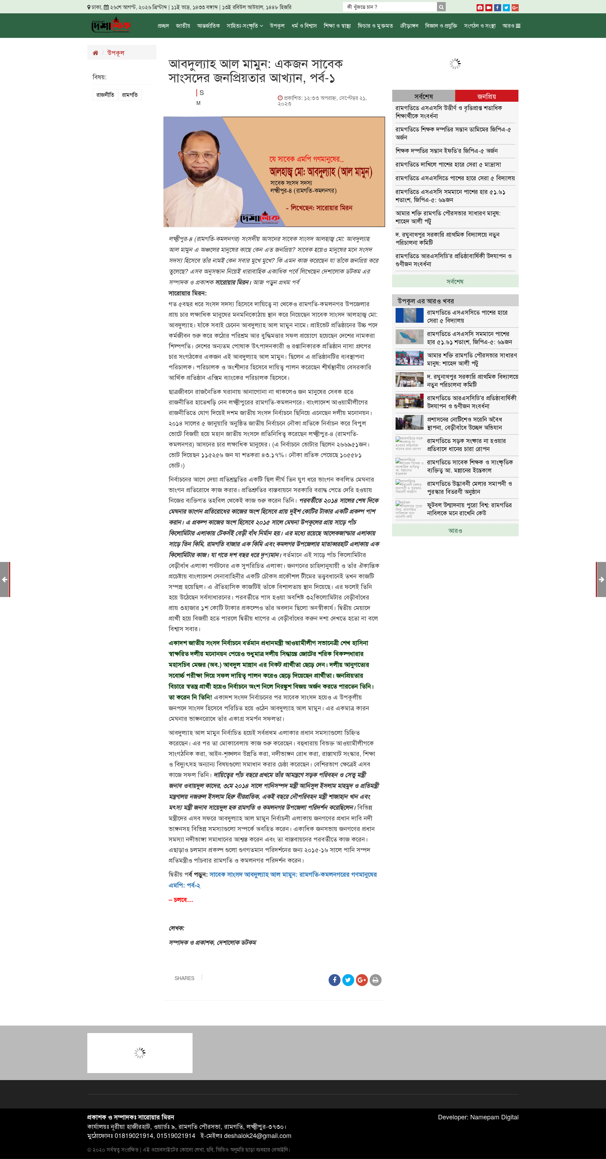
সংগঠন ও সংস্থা (480, 25)
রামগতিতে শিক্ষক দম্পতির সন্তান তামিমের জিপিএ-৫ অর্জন (453, 133)
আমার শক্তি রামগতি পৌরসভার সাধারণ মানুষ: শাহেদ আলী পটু (448, 217)
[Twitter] (506, 6)
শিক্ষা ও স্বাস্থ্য (337, 25)
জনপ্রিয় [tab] (487, 96)
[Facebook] (497, 6)
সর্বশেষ (455, 281)
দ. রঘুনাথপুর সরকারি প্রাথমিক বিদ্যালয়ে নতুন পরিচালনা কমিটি (447, 238)
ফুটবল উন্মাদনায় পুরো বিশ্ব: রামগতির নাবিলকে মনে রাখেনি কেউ (469, 508)
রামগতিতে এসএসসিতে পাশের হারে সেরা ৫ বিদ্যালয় (455, 178)
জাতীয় (183, 25)
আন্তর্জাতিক (208, 25)
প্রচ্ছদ (163, 25)
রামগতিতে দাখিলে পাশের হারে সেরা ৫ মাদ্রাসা (448, 164)
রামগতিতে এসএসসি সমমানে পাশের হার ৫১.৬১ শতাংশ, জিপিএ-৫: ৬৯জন (450, 195)
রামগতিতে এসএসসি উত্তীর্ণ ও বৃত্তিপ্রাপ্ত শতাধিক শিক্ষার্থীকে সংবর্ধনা (449, 111)
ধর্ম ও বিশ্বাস (304, 25)
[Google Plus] (515, 6)
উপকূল (277, 25)
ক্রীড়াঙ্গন (409, 25)
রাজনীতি (105, 95)
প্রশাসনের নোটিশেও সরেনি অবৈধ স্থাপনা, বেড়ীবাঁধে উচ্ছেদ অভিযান (464, 423)
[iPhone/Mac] (480, 6)
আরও (509, 25)
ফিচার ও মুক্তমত (375, 25)
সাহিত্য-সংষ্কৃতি (243, 25)
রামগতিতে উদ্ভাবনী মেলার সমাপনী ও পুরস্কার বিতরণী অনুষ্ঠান (469, 487)
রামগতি (130, 95)
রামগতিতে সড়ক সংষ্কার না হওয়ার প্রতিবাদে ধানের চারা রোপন (466, 444)
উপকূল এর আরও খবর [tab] (426, 300)
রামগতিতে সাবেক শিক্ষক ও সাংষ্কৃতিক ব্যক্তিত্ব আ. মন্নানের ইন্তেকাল (470, 466)
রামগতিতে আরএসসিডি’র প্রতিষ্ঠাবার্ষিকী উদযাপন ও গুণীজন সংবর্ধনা (454, 259)
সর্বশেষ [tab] (424, 96)
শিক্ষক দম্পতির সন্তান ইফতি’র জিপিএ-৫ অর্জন (447, 150)
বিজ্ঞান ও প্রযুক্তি (441, 25)
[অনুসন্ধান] (441, 6)
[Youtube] (488, 6)
